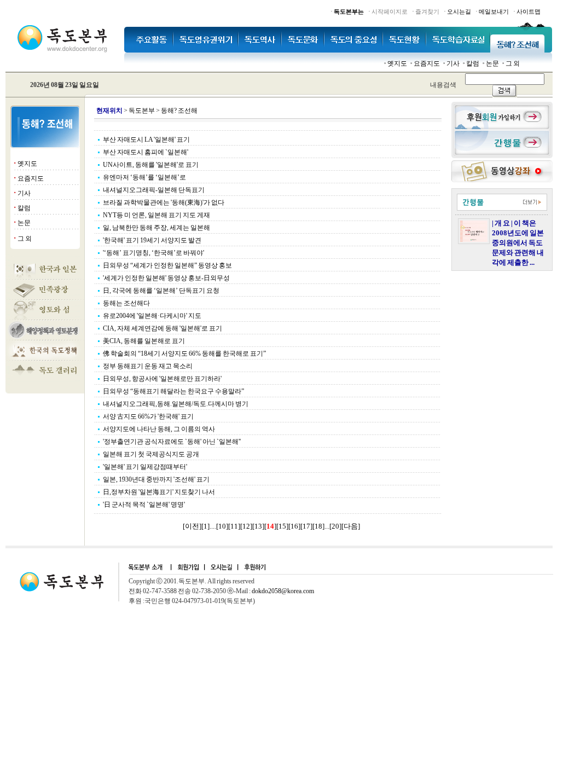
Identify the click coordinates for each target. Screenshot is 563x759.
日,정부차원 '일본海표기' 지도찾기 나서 (159, 492)
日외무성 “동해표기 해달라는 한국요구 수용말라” (173, 391)
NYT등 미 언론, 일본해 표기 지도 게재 (156, 215)
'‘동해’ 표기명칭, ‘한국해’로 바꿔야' (153, 253)
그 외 (513, 63)
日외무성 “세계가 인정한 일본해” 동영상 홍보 (167, 265)
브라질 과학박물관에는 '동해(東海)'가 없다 (163, 202)
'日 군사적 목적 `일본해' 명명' (144, 504)
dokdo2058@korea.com (283, 591)
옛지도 (397, 63)
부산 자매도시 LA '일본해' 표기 (146, 139)
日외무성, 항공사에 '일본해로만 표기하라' (162, 379)
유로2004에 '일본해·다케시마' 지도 (152, 316)
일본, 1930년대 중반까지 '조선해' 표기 (156, 479)
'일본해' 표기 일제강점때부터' (145, 467)
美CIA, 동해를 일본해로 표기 (144, 341)
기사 (453, 63)
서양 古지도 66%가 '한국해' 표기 (148, 416)
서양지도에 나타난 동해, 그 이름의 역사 (159, 429)
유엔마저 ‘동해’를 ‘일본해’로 (144, 177)
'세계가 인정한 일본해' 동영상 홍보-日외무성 (166, 278)
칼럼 (472, 63)
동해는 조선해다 (126, 303)
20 (335, 526)
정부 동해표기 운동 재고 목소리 (148, 366)
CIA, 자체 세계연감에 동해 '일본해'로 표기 (162, 328)
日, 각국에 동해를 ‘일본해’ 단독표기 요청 (161, 290)
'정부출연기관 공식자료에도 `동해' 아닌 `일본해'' (172, 441)
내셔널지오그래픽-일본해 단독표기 (154, 190)
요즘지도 (427, 63)
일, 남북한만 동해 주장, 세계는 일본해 (156, 227)
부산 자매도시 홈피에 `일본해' (145, 152)
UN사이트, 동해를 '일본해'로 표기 (151, 165)
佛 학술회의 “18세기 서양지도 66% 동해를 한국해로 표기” (184, 353)
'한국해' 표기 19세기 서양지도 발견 (152, 240)
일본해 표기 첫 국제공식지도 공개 (151, 454)
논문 (492, 63)
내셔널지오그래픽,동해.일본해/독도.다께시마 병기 (175, 404)
